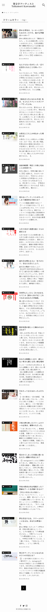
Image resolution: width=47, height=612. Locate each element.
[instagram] (26, 606)
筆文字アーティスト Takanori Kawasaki (23, 5)
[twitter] (23, 606)
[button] (43, 5)
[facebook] (20, 606)
